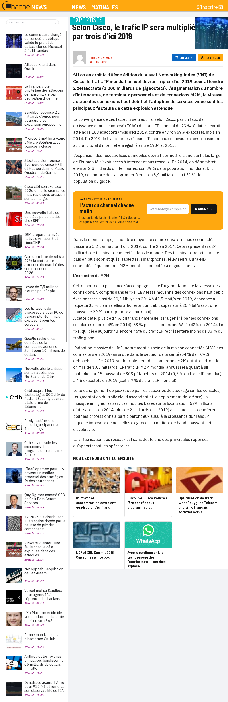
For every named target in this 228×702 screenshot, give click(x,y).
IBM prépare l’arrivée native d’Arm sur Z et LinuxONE (41, 238)
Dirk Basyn (100, 62)
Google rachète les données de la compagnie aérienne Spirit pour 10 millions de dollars (44, 346)
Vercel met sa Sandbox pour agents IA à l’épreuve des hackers (43, 594)
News (79, 7)
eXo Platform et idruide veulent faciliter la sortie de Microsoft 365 (44, 616)
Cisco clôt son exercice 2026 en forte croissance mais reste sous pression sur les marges (44, 192)
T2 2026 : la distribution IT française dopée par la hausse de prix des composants (44, 523)
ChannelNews (24, 6)
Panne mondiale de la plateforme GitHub (41, 636)
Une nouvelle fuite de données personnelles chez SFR (42, 216)
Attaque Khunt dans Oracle (40, 66)
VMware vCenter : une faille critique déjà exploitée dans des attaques (42, 549)
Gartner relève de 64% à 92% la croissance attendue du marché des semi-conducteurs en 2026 (44, 264)
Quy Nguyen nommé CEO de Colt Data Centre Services (44, 499)
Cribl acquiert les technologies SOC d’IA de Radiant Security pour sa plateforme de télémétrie (44, 398)
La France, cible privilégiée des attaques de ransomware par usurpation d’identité (43, 92)
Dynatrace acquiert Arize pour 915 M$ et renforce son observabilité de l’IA (44, 686)
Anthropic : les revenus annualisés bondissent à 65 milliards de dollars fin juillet (43, 662)
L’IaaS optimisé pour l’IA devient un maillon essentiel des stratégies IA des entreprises (44, 475)
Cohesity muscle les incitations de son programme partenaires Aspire (43, 448)
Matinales (104, 7)
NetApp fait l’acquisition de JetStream (43, 571)
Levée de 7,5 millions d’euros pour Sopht (41, 288)
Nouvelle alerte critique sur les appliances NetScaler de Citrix (43, 372)
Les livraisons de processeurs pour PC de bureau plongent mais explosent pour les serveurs (43, 316)
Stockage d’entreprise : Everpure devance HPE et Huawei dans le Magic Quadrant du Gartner (44, 166)
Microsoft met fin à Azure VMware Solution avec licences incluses (44, 142)
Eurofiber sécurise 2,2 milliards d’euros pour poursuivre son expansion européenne (42, 118)
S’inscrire (207, 7)
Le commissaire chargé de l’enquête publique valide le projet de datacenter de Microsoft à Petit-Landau (43, 42)
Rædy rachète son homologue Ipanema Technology (41, 424)
